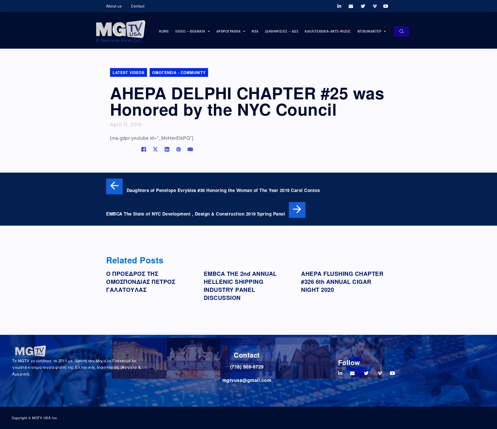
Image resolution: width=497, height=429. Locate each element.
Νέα (255, 31)
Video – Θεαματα (190, 31)
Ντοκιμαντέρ (369, 31)
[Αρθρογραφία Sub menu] (244, 31)
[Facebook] (144, 149)
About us (114, 6)
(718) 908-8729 (247, 366)
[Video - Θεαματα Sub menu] (209, 31)
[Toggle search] (401, 31)
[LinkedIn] (167, 149)
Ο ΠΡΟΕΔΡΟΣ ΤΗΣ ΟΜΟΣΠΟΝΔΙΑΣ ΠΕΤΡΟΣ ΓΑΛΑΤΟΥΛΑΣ (140, 281)
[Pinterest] (178, 149)
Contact (138, 6)
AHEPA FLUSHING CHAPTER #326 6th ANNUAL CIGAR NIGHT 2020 (342, 281)
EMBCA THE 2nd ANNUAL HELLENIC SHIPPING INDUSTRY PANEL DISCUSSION (240, 285)
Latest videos (128, 72)
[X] (155, 149)
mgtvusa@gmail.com (247, 380)
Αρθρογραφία (228, 31)
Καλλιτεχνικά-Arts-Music (328, 31)
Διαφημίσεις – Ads (281, 31)
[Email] (190, 149)
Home (164, 31)
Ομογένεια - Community (179, 72)
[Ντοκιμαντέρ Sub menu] (385, 31)
